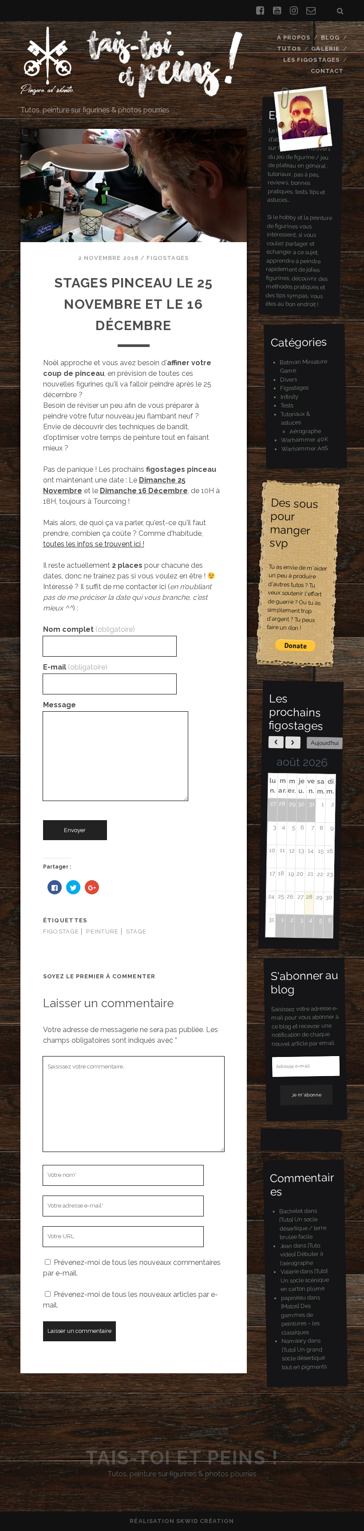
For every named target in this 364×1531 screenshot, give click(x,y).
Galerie (325, 48)
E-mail (75, 667)
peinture (102, 931)
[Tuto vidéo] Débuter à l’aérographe (301, 1254)
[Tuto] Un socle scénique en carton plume (305, 1280)
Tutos (289, 48)
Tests (287, 405)
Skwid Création (205, 1521)
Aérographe (305, 430)
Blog (330, 37)
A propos (293, 37)
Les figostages (311, 59)
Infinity (289, 396)
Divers (288, 379)
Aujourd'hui (325, 742)
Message (59, 705)
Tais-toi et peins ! (182, 1458)
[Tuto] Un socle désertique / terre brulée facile (302, 1228)
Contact (327, 71)
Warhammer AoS (304, 448)
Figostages (167, 258)
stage (136, 931)
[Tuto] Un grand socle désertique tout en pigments (304, 1358)
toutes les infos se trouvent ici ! (93, 544)
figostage (61, 931)
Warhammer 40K (304, 439)
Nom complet (89, 629)
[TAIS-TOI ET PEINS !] (131, 93)
